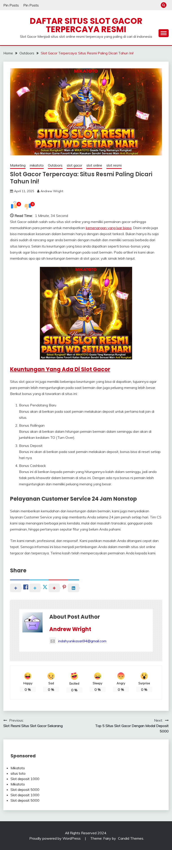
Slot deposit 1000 (25, 778)
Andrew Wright (52, 191)
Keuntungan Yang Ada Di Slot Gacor (60, 369)
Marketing (18, 165)
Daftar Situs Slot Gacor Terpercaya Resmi (86, 25)
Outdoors (55, 165)
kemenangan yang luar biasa (108, 227)
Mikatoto (18, 768)
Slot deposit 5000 (25, 789)
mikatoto (37, 165)
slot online (94, 165)
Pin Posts (11, 5)
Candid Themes (130, 838)
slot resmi (114, 165)
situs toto (18, 773)
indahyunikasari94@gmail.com (82, 641)
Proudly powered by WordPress (55, 838)
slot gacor (74, 165)
